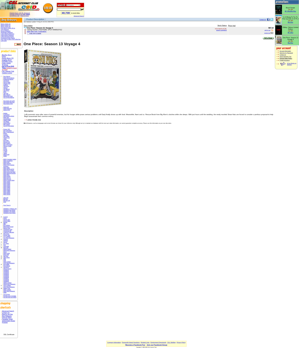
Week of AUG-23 (5, 25)
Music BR (6, 254)
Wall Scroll (6, 154)
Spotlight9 (6, 281)
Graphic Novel (7, 60)
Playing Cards (7, 146)
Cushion (5, 135)
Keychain (6, 140)
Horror (5, 242)
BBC (4, 224)
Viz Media (6, 121)
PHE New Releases (9, 263)
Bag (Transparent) (8, 132)
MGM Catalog (7, 249)
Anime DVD (6, 110)
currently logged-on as (20, 14)
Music (5, 252)
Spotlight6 (6, 277)
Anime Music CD (7, 58)
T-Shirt (5, 151)
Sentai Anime (7, 119)
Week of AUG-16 (5, 24)
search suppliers (221, 30)
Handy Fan (6, 137)
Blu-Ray (5, 199)
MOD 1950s (6, 186)
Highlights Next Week (9, 213)
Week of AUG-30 (5, 26)
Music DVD (6, 253)
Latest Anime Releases (7, 35)
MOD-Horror (7, 177)
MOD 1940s (6, 184)
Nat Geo (5, 256)
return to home (25, 15)
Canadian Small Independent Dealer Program (8, 320)
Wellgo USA (6, 288)
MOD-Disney (7, 163)
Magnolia (5, 247)
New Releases (7, 316)
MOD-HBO (6, 167)
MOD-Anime (6, 176)
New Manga (6, 76)
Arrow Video (6, 221)
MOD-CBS (6, 162)
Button (5, 133)
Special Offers (7, 317)
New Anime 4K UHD (9, 101)
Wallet (5, 156)
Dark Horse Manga (8, 78)
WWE (5, 292)
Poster (5, 149)
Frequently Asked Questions (131, 342)
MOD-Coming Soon (8, 180)
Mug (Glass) (7, 143)
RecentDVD (6, 266)
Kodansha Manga (8, 79)
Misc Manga (6, 94)
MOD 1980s (6, 190)
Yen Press (6, 90)
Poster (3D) (6, 129)
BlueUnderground (8, 226)
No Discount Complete (9, 296)
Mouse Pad (6, 142)
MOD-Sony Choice (8, 170)
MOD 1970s (6, 188)
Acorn (5, 218)
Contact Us (6, 313)
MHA (4, 92)
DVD (4, 202)
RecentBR (6, 264)
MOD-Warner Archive (9, 173)
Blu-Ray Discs (7, 55)
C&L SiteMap (171, 342)
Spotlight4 (6, 274)
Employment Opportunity (158, 342)
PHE (4, 260)
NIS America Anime (8, 116)
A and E (5, 217)
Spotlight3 (6, 273)
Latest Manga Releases (7, 33)
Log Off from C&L (15, 15)
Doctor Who (6, 235)
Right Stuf (6, 117)
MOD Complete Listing (9, 159)
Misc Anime (6, 124)
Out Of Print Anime (8, 126)
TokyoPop (6, 86)
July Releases (5, 29)
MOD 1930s (6, 183)
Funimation (6, 114)
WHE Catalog (7, 289)
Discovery (6, 233)
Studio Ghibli (6, 120)
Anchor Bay (6, 219)
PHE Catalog (7, 261)
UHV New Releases (9, 287)
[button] (9, 329)
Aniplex (5, 113)
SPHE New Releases (9, 284)
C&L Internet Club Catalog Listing (8, 72)
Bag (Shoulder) (7, 130)
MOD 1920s (6, 181)
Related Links (145, 342)
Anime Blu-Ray (7, 108)
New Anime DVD (8, 103)
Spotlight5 (6, 275)
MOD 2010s (6, 194)
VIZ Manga (6, 89)
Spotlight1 (6, 270)
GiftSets (5, 240)
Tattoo (5, 153)
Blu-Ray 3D (6, 200)
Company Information (114, 342)
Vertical (5, 87)
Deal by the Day (7, 314)
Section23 (6, 80)
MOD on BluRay (8, 160)
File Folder (6, 136)
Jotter (5, 139)
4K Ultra (290, 33)
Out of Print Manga (8, 97)
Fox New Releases (8, 238)
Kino (4, 245)
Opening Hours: (20, 13)
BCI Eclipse (6, 225)
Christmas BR (7, 231)
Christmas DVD (7, 229)
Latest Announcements (7, 36)
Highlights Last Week (9, 210)
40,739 (66, 13)
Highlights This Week (9, 211)
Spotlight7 (6, 278)
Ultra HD (5, 197)
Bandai (5, 222)
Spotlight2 (6, 271)
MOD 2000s (6, 193)
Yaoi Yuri (5, 93)
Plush (5, 147)
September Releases (7, 32)
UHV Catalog (7, 285)
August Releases (6, 31)
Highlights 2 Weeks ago (10, 208)
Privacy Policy (181, 342)
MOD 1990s (6, 191)
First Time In (7, 205)
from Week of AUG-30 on (8, 28)
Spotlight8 (6, 280)
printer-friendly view (34, 120)
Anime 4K (6, 107)
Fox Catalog (6, 236)
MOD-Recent (7, 179)
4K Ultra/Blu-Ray (290, 11)
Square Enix (6, 83)
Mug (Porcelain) (7, 144)
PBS (4, 259)
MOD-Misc (6, 174)
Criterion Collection (8, 232)
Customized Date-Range (8, 38)
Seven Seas (6, 82)
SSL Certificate (9, 334)
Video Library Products (6, 64)
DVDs (4, 56)
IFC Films (6, 243)
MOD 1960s (6, 187)
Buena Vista (6, 228)
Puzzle (5, 150)
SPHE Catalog (7, 282)
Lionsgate (6, 246)
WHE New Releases (9, 291)
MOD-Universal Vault (9, 172)
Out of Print (6, 294)
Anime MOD (6, 123)
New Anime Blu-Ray (9, 102)
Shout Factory (7, 268)
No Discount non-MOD (9, 297)
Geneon (5, 239)
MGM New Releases (9, 250)
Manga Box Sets (8, 96)
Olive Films (6, 257)
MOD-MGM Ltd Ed (8, 169)
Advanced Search (79, 16)
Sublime (5, 85)
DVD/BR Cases (7, 61)
